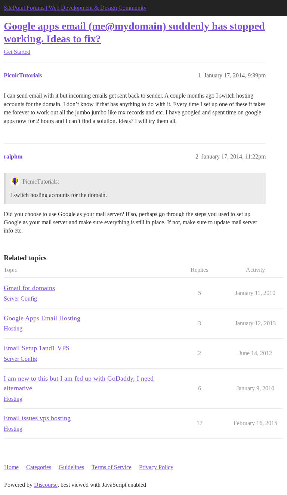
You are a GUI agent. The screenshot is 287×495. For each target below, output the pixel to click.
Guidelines (71, 467)
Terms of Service (112, 467)
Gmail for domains (29, 288)
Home (11, 467)
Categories (38, 467)
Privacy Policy (156, 467)
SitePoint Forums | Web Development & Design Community (75, 7)
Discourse (46, 485)
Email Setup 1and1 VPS (37, 348)
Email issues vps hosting (37, 418)
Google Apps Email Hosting (42, 318)
